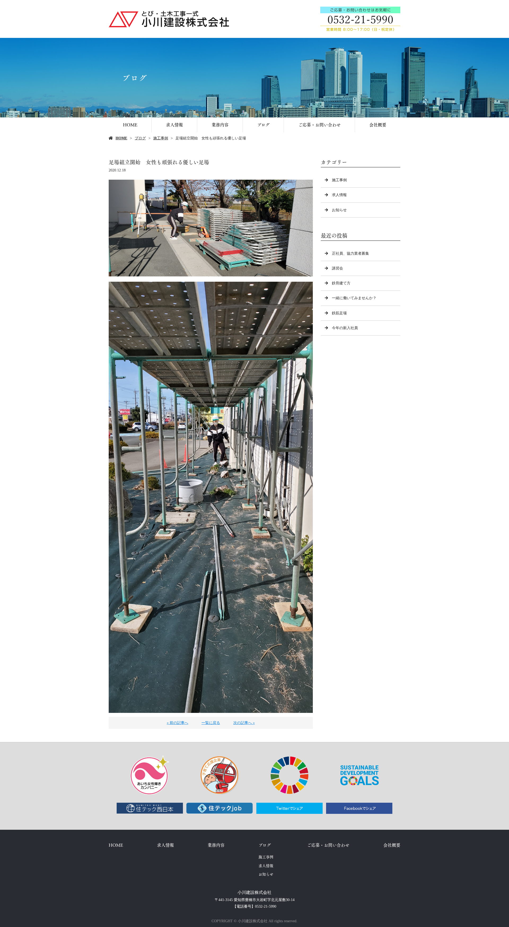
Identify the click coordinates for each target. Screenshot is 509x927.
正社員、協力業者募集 (350, 253)
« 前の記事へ (177, 723)
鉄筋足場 (339, 313)
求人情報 (174, 124)
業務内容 (220, 124)
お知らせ (339, 210)
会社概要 (377, 124)
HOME (130, 124)
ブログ (263, 124)
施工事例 (160, 138)
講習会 (337, 268)
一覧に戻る (210, 723)
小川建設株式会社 (254, 892)
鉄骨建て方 (341, 283)
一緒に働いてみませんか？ (354, 298)
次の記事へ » (244, 723)
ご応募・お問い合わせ (319, 124)
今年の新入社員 (345, 328)
